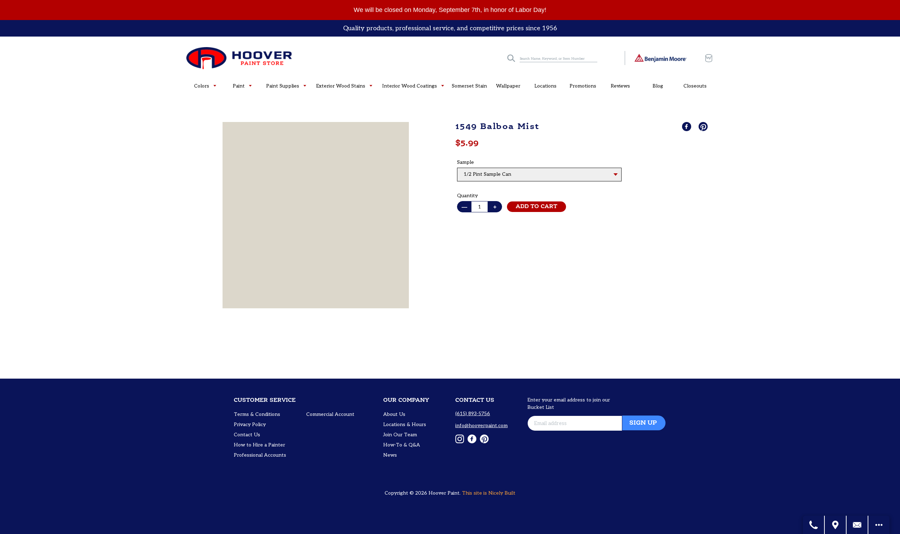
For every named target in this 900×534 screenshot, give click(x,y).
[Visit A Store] (836, 525)
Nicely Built (501, 493)
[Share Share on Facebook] (687, 126)
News (390, 455)
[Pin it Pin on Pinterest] (704, 126)
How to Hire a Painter (259, 445)
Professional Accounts (260, 455)
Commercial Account (330, 414)
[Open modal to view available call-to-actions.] (878, 525)
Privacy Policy (250, 424)
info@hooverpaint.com (481, 426)
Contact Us (247, 435)
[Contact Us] (857, 525)
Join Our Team (400, 435)
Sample (465, 162)
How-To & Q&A (401, 445)
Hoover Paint (444, 493)
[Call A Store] (814, 525)
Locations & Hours (404, 424)
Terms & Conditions (257, 414)
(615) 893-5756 (472, 414)
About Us (394, 414)
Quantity (467, 196)
